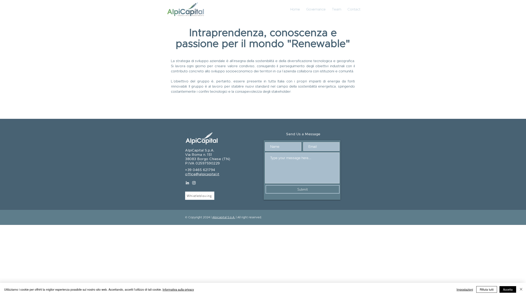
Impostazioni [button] (465, 289)
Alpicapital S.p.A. (223, 217)
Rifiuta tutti (487, 289)
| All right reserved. (248, 217)
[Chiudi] (521, 289)
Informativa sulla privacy (178, 289)
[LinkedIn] (187, 182)
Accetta (508, 289)
